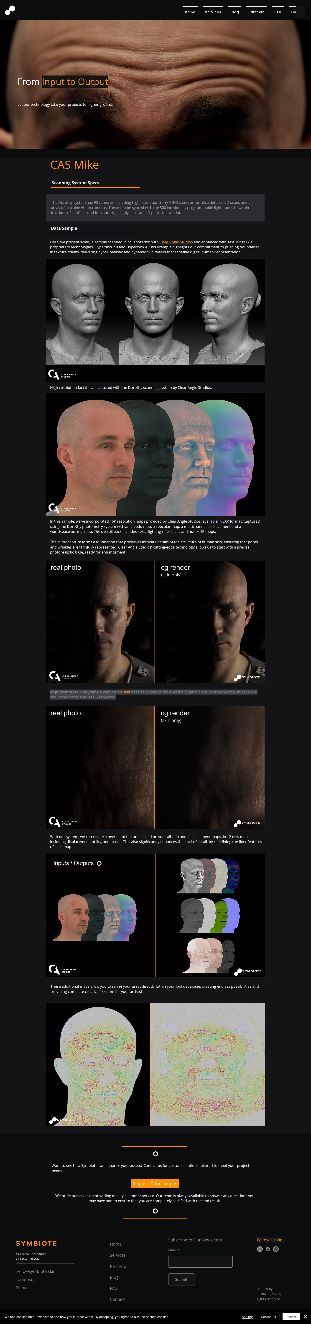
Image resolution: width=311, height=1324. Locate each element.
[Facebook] (268, 1249)
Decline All (268, 1316)
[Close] (305, 1316)
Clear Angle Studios (176, 241)
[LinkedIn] (260, 1249)
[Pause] (52, 677)
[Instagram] (276, 1249)
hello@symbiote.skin (36, 1271)
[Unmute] (60, 677)
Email (172, 1250)
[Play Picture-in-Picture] (251, 677)
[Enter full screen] (259, 677)
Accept (291, 1316)
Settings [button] (247, 1316)
